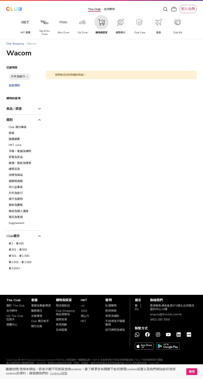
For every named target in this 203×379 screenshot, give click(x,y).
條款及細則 (112, 316)
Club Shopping (15, 43)
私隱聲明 (111, 306)
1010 (84, 311)
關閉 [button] (191, 372)
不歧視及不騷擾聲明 (115, 323)
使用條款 (111, 311)
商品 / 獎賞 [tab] (14, 109)
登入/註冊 (188, 9)
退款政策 (61, 319)
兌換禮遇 (36, 316)
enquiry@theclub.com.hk (166, 314)
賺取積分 (36, 311)
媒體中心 (12, 325)
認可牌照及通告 (115, 330)
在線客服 (61, 330)
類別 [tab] (9, 120)
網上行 (85, 316)
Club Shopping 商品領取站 (65, 312)
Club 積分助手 (40, 321)
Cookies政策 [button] (58, 373)
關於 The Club (15, 306)
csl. (83, 306)
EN (136, 309)
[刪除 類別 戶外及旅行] (27, 76)
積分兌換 (36, 326)
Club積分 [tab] (13, 236)
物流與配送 (63, 306)
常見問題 (61, 325)
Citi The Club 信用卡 (14, 317)
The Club (94, 9)
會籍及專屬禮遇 (41, 306)
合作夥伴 (109, 9)
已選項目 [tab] (12, 67)
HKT (83, 321)
